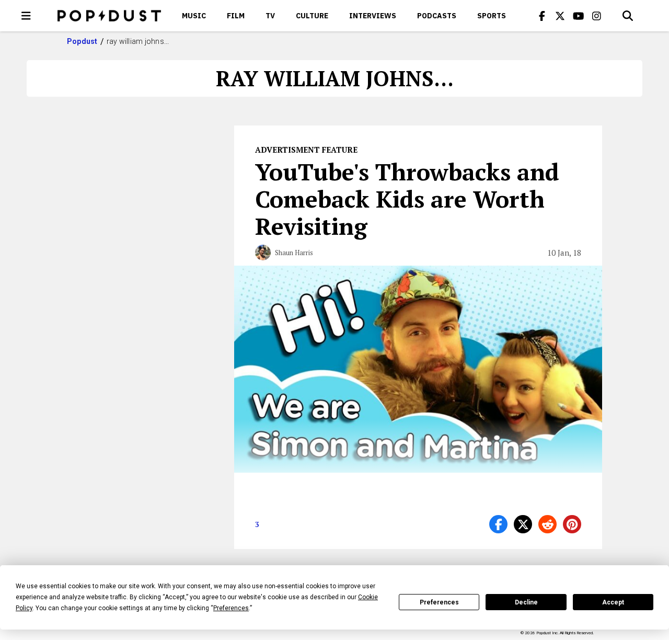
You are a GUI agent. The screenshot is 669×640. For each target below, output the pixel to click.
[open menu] (26, 15)
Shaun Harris (294, 252)
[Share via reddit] (547, 524)
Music (194, 15)
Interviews (372, 15)
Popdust (82, 41)
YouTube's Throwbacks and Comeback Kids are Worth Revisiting (407, 199)
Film (236, 15)
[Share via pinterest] (572, 524)
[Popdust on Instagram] (597, 15)
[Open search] (627, 15)
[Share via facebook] (498, 524)
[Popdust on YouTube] (578, 15)
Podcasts (436, 15)
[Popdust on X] (560, 15)
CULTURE (312, 15)
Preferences (439, 602)
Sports (491, 15)
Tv (270, 15)
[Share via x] (523, 524)
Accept (613, 602)
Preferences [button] (231, 608)
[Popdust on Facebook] (542, 15)
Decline (526, 602)
